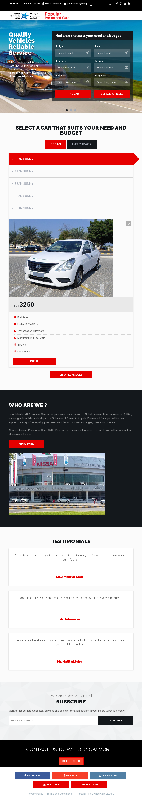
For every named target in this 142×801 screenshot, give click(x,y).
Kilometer (61, 61)
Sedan (56, 144)
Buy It (34, 361)
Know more (26, 443)
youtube (53, 784)
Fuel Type (60, 75)
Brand (97, 46)
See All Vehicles (112, 94)
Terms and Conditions (59, 793)
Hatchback (81, 144)
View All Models (71, 374)
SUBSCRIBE (115, 720)
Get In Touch (71, 761)
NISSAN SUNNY (22, 159)
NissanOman (89, 784)
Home (16, 3)
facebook (33, 775)
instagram (110, 775)
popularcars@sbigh (77, 3)
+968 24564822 (53, 3)
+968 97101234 (32, 3)
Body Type (100, 75)
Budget (59, 46)
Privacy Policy (35, 793)
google (71, 775)
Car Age (99, 61)
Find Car (73, 94)
